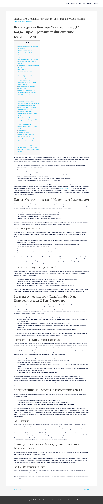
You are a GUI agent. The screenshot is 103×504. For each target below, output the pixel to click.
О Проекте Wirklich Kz (24, 80)
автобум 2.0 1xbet (64, 188)
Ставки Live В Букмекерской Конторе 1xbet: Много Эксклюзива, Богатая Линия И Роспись (28, 141)
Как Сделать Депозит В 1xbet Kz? (27, 86)
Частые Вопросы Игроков (25, 50)
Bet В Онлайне (22, 69)
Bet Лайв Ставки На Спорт (25, 118)
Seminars (89, 3)
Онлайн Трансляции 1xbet (25, 124)
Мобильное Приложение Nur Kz (26, 90)
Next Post (87, 489)
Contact (96, 3)
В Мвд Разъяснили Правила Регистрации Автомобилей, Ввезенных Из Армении (28, 114)
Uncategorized (19, 21)
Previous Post (16, 489)
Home (67, 3)
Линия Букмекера (22, 130)
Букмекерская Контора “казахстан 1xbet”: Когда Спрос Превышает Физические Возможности (27, 95)
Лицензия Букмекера (23, 132)
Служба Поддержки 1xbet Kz (26, 78)
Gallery (73, 3)
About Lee (82, 3)
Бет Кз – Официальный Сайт (26, 76)
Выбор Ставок (22, 88)
